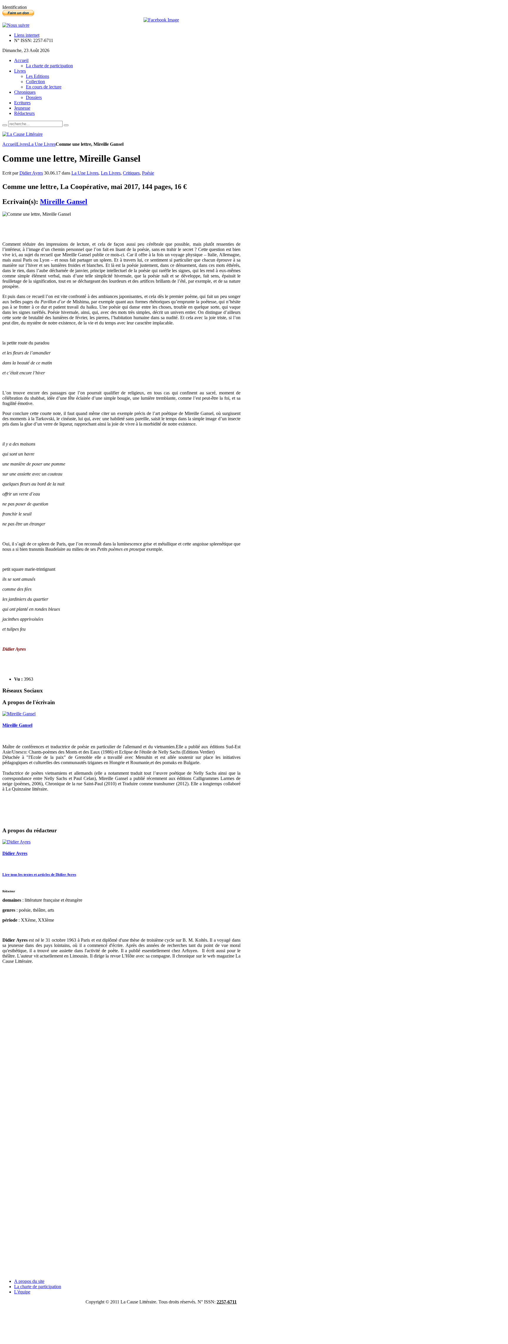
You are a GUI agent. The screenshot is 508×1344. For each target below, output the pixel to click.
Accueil (9, 144)
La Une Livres (42, 144)
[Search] (4, 125)
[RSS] (15, 25)
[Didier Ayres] (16, 841)
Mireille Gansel (63, 201)
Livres (23, 144)
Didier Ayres (31, 172)
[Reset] (66, 125)
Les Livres (111, 172)
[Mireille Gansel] (19, 713)
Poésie (148, 172)
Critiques (131, 172)
